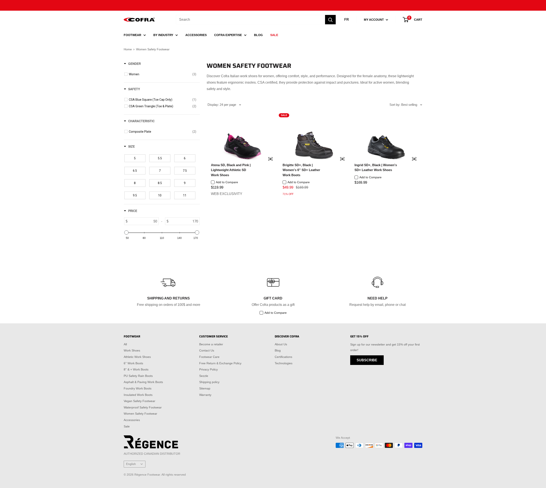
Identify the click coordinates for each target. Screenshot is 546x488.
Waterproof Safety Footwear (143, 407)
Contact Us (206, 350)
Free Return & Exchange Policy (220, 363)
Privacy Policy (208, 369)
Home (128, 49)
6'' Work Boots (133, 363)
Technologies (283, 363)
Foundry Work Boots (137, 388)
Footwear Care (209, 357)
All (125, 344)
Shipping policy (209, 382)
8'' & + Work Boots (136, 369)
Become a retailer (211, 344)
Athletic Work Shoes (137, 357)
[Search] (330, 19)
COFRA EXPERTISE (228, 35)
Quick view (267, 159)
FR (346, 19)
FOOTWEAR (132, 35)
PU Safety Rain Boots (138, 376)
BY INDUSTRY (163, 35)
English (131, 464)
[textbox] (143, 221)
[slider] (126, 232)
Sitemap (204, 388)
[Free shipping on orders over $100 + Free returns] (273, 5)
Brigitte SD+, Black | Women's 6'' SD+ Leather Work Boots (301, 170)
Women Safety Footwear (140, 413)
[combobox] (250, 19)
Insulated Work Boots (138, 394)
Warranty (205, 394)
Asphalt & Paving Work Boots (143, 382)
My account (374, 19)
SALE (274, 35)
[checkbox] (162, 74)
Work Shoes (132, 350)
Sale (127, 426)
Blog (278, 350)
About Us (281, 344)
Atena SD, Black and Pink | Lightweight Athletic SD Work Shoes (231, 170)
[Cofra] (139, 19)
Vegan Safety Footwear (139, 401)
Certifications (283, 357)
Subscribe (367, 360)
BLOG (258, 35)
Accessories (132, 420)
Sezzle (203, 376)
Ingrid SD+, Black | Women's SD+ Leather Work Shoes (375, 167)
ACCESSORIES (196, 35)
